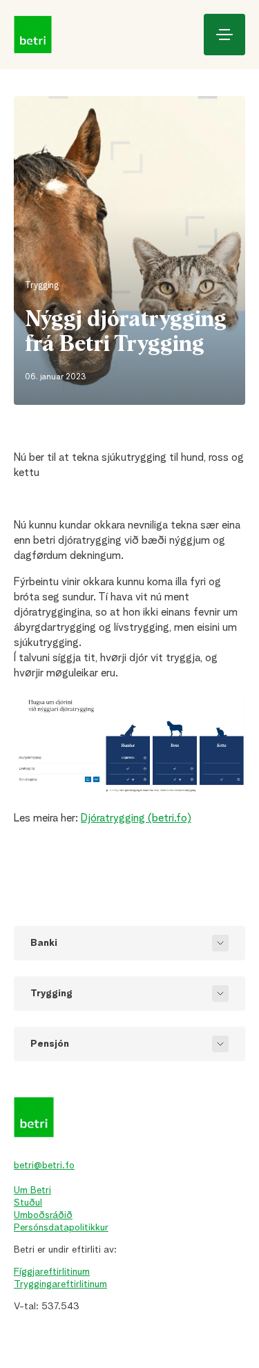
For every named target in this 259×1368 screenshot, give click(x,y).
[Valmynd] (224, 34)
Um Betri (32, 1190)
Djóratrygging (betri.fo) (136, 818)
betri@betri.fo (44, 1165)
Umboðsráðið (43, 1215)
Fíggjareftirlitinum (52, 1272)
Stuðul (28, 1203)
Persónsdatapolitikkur (61, 1228)
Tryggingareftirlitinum (60, 1284)
